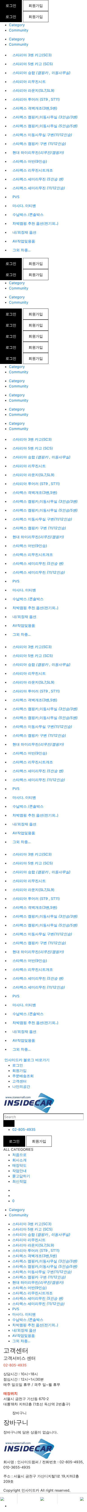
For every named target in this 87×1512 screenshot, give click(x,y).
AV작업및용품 (23, 241)
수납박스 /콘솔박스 (28, 214)
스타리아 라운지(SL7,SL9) (33, 90)
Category (17, 25)
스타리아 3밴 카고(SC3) (32, 55)
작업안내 (19, 1170)
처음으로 (19, 1155)
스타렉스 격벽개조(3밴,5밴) (34, 108)
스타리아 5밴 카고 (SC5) (32, 64)
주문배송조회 (23, 1076)
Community (18, 30)
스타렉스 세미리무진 (38, 179)
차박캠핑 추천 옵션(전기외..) (35, 223)
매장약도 (19, 1165)
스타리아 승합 (41, 72)
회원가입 (36, 5)
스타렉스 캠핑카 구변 (39, 143)
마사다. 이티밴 (24, 205)
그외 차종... (21, 250)
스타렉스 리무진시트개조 (32, 170)
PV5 (15, 197)
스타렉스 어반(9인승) (29, 161)
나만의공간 (21, 1086)
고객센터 (19, 1081)
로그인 (11, 5)
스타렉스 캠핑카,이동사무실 (45, 117)
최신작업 (19, 1181)
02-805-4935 (23, 1129)
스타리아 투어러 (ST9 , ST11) (36, 99)
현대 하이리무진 (38, 152)
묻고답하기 (21, 1176)
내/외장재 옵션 (24, 232)
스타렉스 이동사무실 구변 (42, 135)
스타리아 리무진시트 (29, 81)
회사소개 (19, 1160)
